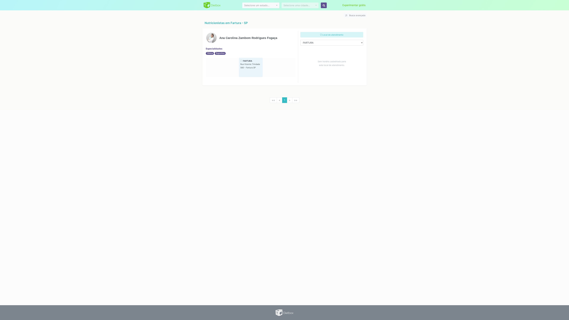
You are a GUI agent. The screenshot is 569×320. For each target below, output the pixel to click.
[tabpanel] (250, 67)
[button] (260, 5)
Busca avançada (357, 15)
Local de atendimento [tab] (332, 34)
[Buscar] (324, 5)
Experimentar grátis (354, 5)
